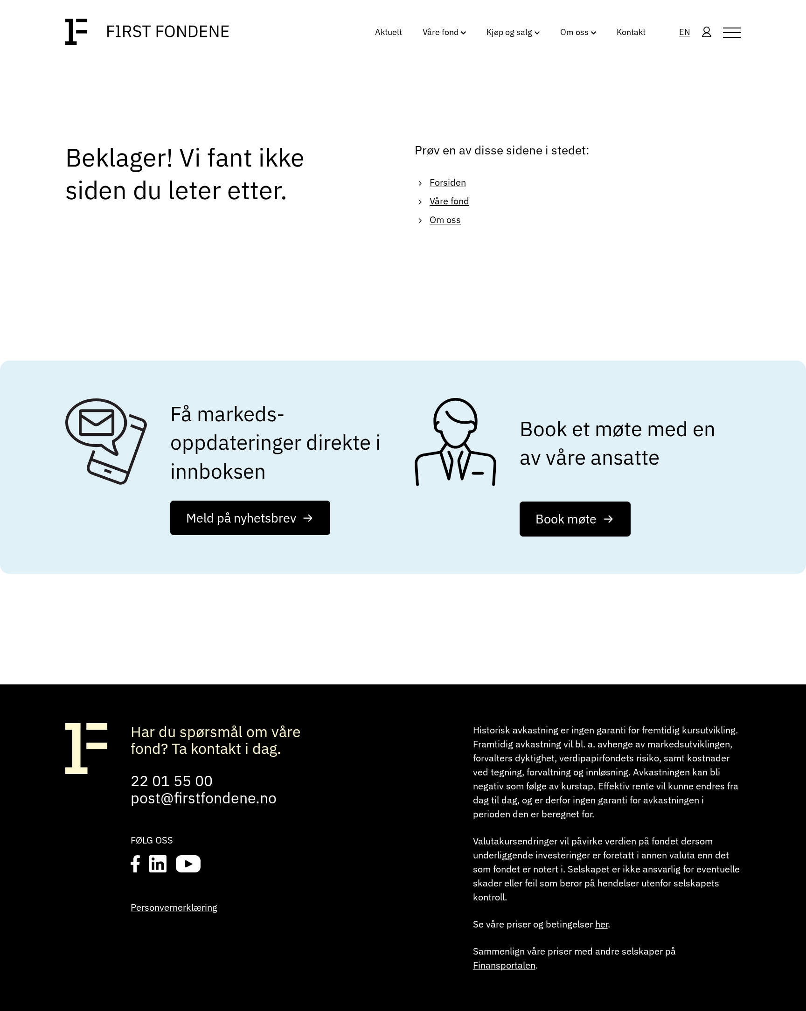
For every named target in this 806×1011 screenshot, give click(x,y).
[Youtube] (188, 865)
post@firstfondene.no (204, 798)
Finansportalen (504, 965)
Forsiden (448, 182)
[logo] (147, 32)
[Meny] (732, 33)
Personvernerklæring (174, 907)
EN (684, 32)
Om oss (445, 219)
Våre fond (449, 201)
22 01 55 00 (172, 780)
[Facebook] (135, 865)
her (601, 924)
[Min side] (707, 32)
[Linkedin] (158, 865)
